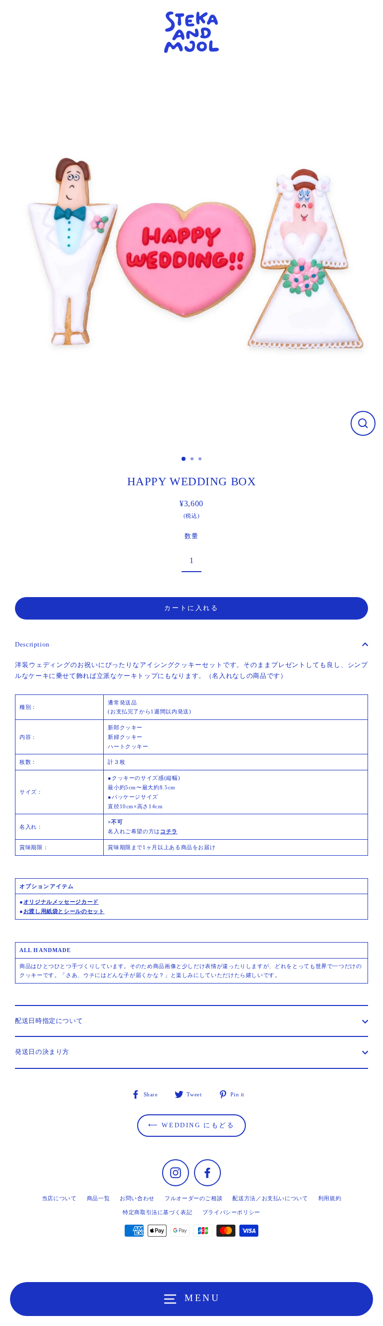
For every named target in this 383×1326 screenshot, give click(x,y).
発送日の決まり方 (42, 1051)
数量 (191, 536)
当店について (59, 1198)
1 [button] (184, 459)
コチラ (169, 831)
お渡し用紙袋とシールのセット (64, 911)
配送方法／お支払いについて (270, 1198)
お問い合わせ (137, 1198)
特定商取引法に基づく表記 (157, 1212)
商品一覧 (98, 1198)
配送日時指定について (49, 1020)
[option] (191, 256)
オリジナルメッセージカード (61, 902)
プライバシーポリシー (231, 1212)
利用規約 (330, 1198)
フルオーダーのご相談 (193, 1198)
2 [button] (193, 459)
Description (32, 644)
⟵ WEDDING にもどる (191, 1125)
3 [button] (200, 459)
